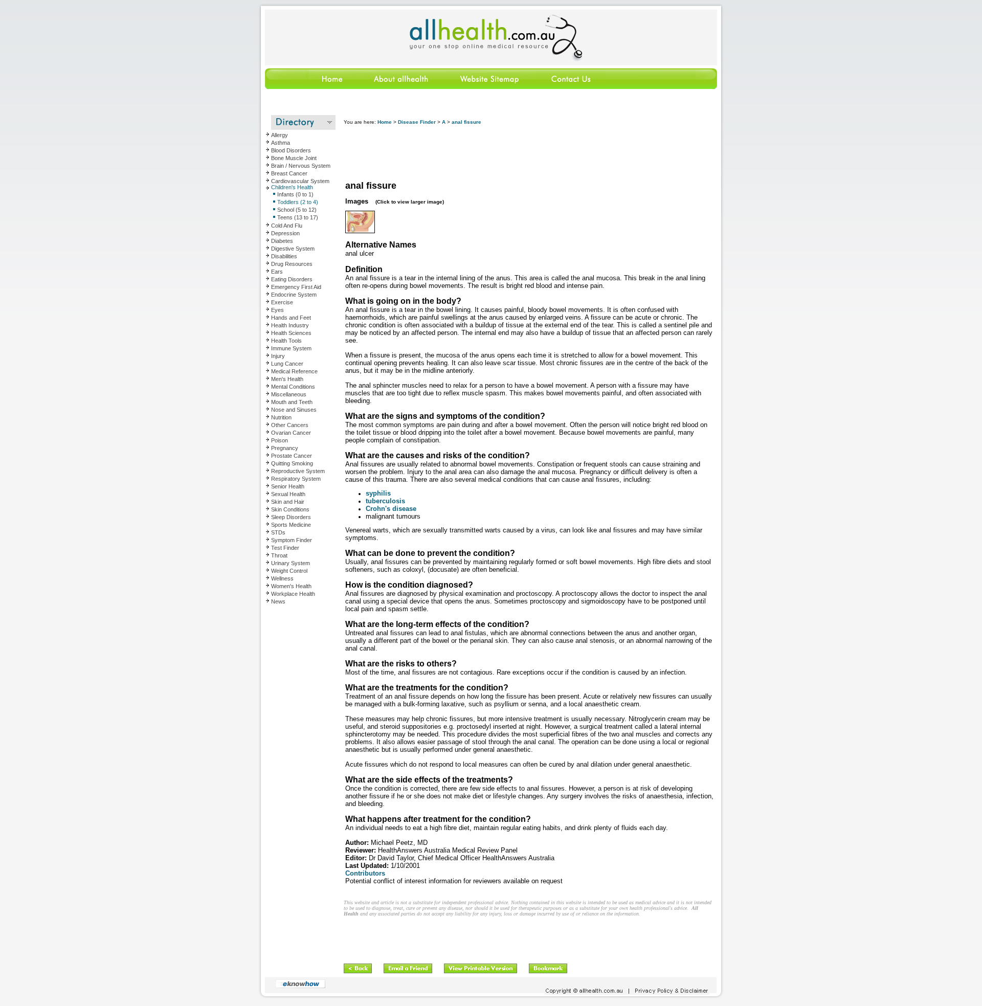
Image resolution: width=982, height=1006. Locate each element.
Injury (278, 356)
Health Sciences (291, 333)
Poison (279, 440)
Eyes (277, 310)
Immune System (291, 348)
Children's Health (292, 187)
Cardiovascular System (300, 181)
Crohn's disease (391, 508)
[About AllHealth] (401, 87)
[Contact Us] (570, 87)
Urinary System (290, 563)
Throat (279, 555)
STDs (278, 532)
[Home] (309, 87)
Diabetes (282, 241)
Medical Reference (294, 371)
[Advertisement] (530, 153)
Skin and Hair (287, 502)
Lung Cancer (287, 364)
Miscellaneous (288, 394)
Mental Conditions (293, 387)
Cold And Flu (286, 225)
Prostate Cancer (291, 456)
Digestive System (293, 248)
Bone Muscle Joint (294, 158)
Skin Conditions (290, 509)
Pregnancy (284, 448)
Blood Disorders (291, 150)
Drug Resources (292, 264)
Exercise (282, 302)
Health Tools (286, 341)
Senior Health (287, 486)
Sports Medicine (291, 525)
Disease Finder (417, 122)
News (278, 601)
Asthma (280, 143)
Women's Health (291, 586)
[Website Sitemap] (488, 87)
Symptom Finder (291, 540)
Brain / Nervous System (300, 166)
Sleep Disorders (291, 517)
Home (384, 122)
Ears (277, 272)
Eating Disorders (292, 279)
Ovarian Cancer (291, 433)
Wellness (282, 578)
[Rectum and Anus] (360, 231)
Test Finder (285, 548)
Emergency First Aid (296, 287)
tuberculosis (385, 501)
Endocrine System (294, 295)
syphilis (378, 493)
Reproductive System (298, 471)
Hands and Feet (291, 318)
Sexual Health (288, 494)
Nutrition (281, 417)
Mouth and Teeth (292, 402)
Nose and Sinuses (294, 410)
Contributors (365, 873)
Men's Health (287, 379)
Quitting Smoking (292, 463)
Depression (285, 233)
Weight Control (289, 571)
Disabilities (284, 256)
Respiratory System (296, 479)
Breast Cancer (289, 173)
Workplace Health (293, 594)
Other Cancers (289, 425)
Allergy (279, 135)
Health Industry (290, 325)
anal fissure (466, 122)
